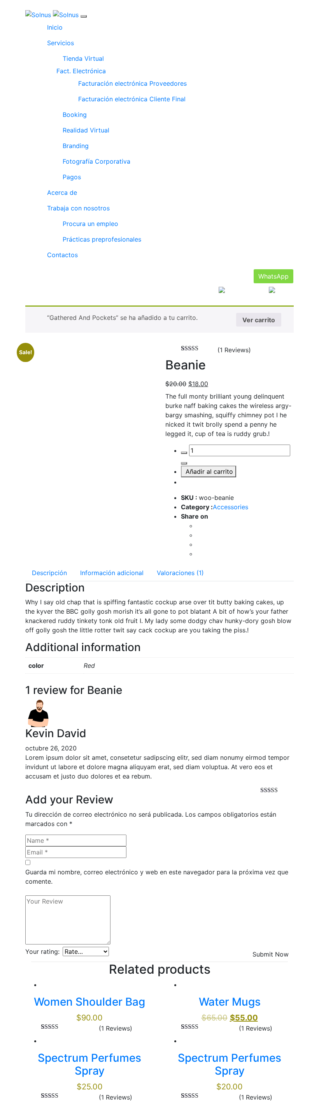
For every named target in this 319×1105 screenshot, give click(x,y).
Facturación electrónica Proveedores (132, 83)
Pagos (72, 177)
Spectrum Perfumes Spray (89, 1064)
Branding (76, 146)
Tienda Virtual (83, 58)
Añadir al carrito (209, 471)
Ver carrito (258, 320)
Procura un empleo (90, 224)
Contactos (62, 255)
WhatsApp (273, 276)
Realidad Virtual (86, 130)
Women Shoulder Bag (89, 1001)
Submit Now (270, 954)
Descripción (49, 573)
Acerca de (62, 192)
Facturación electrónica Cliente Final (132, 99)
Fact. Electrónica (81, 71)
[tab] (49, 573)
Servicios (60, 43)
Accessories (230, 507)
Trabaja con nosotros (78, 208)
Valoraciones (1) (180, 573)
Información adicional (112, 573)
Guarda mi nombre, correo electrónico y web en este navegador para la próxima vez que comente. (156, 876)
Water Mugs (230, 1001)
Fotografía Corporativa (96, 161)
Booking (75, 114)
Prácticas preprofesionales (102, 239)
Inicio (55, 27)
